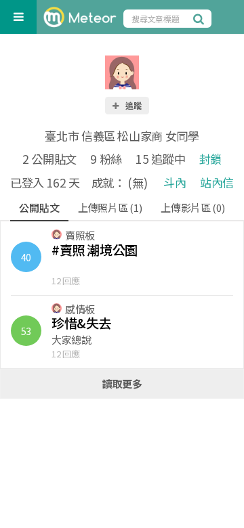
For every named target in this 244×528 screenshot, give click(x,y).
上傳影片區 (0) (192, 207)
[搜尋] (200, 18)
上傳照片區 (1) (110, 207)
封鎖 (210, 158)
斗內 (174, 182)
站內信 (217, 182)
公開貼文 (39, 207)
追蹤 (133, 105)
